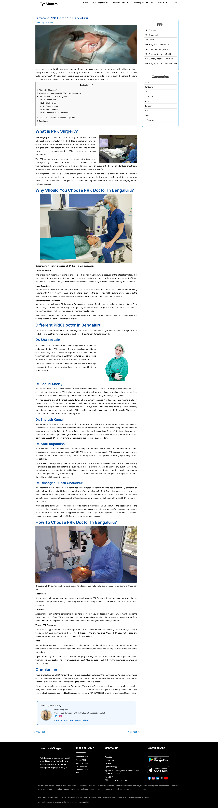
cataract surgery (122, 180)
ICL (145, 91)
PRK (38, 22)
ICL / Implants (81, 766)
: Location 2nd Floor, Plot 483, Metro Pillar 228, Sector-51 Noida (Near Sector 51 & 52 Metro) (76, 786)
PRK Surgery (150, 30)
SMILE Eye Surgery (83, 763)
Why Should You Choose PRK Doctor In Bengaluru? (59, 93)
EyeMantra (49, 4)
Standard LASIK (82, 757)
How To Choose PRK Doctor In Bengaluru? (56, 118)
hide (90, 85)
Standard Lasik (74, 689)
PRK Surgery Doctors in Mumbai (158, 59)
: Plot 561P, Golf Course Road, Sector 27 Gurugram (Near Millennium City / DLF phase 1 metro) (104, 789)
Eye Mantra (80, 345)
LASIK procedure (72, 693)
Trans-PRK (149, 39)
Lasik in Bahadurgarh (136, 797)
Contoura (148, 87)
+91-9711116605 (114, 777)
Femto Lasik (46, 689)
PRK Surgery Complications (156, 44)
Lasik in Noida (76, 797)
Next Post (133, 732)
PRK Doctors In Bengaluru (156, 49)
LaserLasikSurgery (51, 748)
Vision (147, 115)
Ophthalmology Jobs (113, 767)
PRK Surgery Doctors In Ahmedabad (160, 63)
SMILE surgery (59, 689)
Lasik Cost (149, 96)
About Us (108, 757)
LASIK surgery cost (51, 693)
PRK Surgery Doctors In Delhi (157, 54)
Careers (108, 763)
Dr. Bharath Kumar (48, 106)
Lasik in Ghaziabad (119, 797)
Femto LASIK (81, 760)
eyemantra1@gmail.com (125, 693)
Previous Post (41, 732)
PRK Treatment (151, 35)
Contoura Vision (82, 769)
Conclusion (42, 121)
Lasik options (122, 686)
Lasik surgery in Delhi (62, 797)
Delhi (146, 101)
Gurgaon (148, 106)
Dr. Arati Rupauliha (49, 109)
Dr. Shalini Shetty (48, 103)
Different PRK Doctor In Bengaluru (52, 96)
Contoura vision (94, 689)
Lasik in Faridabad (104, 797)
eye (42, 69)
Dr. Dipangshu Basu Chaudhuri (53, 113)
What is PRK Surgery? (47, 90)
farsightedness (104, 395)
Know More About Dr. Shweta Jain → (71, 720)
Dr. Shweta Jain (47, 100)
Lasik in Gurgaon (89, 797)
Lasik (146, 82)
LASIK (56, 69)
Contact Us (109, 760)
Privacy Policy (83, 802)
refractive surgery (98, 307)
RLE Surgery (150, 120)
